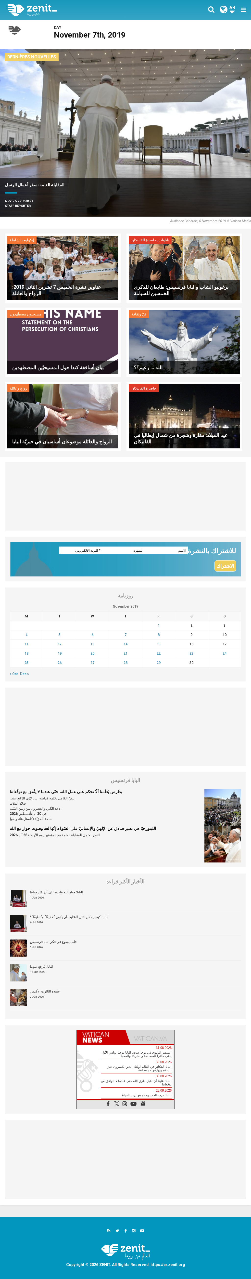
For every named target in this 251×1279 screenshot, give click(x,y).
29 (159, 663)
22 (159, 653)
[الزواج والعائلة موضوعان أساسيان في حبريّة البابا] (62, 415)
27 (92, 663)
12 (60, 644)
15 (159, 644)
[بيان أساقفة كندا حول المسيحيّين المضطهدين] (62, 341)
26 (60, 663)
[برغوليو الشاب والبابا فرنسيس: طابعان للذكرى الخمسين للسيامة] (184, 267)
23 (191, 653)
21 (125, 653)
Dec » (24, 674)
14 (125, 644)
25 (26, 663)
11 (26, 644)
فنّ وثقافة (138, 314)
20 (92, 653)
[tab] (101, 1037)
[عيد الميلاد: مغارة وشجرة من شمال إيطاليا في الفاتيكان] (184, 415)
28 (125, 663)
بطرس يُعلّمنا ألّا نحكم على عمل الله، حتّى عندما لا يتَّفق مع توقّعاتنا (66, 791)
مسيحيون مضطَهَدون (26, 314)
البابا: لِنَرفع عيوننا (41, 966)
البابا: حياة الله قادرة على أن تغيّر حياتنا (56, 892)
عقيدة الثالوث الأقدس (45, 991)
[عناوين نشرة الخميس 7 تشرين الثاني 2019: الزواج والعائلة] (62, 267)
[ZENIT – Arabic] (70, 10)
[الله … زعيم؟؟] (184, 341)
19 (60, 653)
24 (224, 653)
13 (92, 644)
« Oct (14, 674)
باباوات (164, 240)
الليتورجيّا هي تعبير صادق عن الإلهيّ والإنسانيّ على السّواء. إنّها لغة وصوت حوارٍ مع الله (83, 828)
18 (26, 653)
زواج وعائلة (18, 388)
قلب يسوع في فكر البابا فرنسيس (53, 942)
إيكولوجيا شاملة (22, 240)
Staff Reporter (18, 206)
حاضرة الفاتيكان (143, 240)
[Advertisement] (125, 496)
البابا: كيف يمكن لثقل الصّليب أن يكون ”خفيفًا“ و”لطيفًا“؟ (69, 917)
